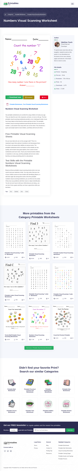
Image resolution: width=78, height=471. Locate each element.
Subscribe (70, 430)
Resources (49, 453)
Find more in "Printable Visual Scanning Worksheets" (39, 347)
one (22, 191)
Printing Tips (49, 450)
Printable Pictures (62, 458)
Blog (47, 445)
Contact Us (49, 448)
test (11, 191)
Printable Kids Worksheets (65, 448)
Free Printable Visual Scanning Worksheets (35, 104)
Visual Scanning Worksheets (65, 450)
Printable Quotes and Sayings (65, 456)
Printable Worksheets (16, 104)
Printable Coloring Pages (64, 453)
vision (26, 191)
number (16, 191)
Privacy (36, 448)
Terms (35, 445)
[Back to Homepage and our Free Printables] (5, 14)
